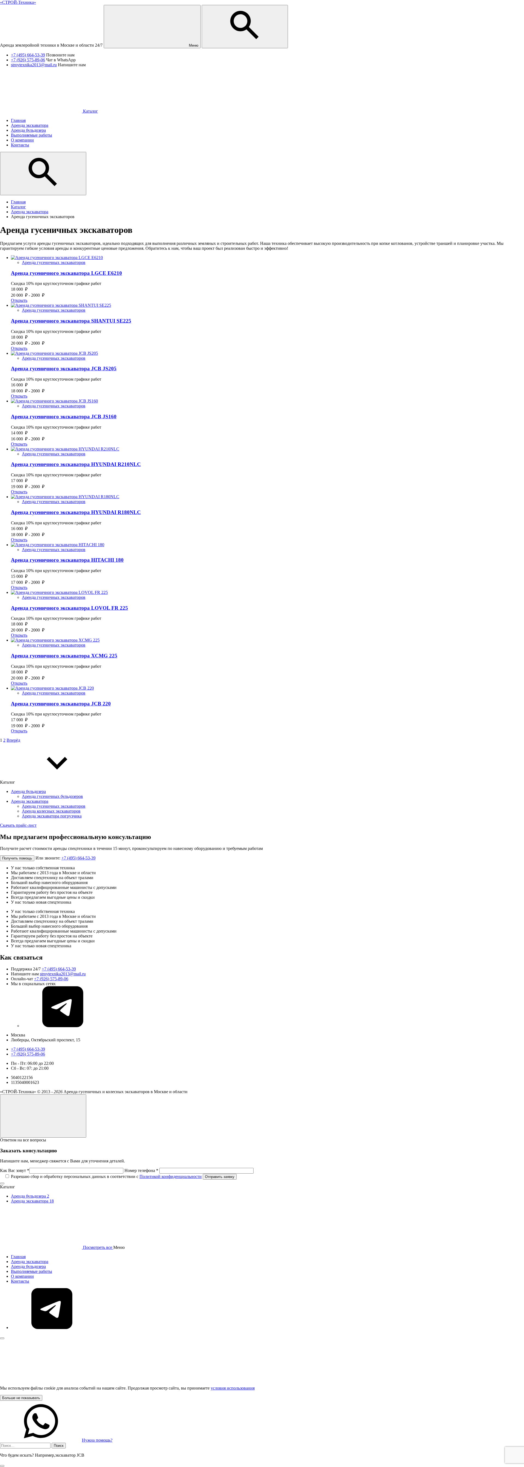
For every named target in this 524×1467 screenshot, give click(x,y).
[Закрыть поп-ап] (2, 1183)
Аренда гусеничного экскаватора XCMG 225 (64, 656)
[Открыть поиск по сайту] (245, 26)
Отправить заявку (219, 1177)
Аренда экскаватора (29, 801)
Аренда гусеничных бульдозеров (52, 796)
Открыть (19, 300)
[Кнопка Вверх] (43, 1116)
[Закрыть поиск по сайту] (2, 1466)
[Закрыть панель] (2, 1338)
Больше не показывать (21, 1398)
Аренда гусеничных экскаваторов (53, 262)
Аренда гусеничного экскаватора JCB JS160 (64, 416)
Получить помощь (17, 858)
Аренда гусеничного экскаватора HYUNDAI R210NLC (76, 464)
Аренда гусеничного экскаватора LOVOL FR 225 (69, 608)
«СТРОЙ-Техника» (18, 2)
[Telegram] (63, 1025)
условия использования (233, 1388)
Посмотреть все (97, 1247)
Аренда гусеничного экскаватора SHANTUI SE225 (71, 321)
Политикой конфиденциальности (170, 1176)
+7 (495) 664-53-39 (28, 55)
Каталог (90, 111)
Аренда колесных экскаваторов (51, 811)
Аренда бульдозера (28, 791)
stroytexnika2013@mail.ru (34, 64)
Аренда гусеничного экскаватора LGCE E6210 (66, 273)
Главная (18, 1256)
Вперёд (13, 740)
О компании (22, 1276)
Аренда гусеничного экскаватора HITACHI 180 (67, 560)
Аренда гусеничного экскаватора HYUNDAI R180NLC (76, 512)
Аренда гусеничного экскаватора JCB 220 (61, 704)
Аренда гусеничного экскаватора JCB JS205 (64, 368)
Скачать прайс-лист (18, 825)
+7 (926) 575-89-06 (28, 60)
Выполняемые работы (31, 1271)
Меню (193, 45)
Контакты (20, 1281)
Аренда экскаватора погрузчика (52, 816)
